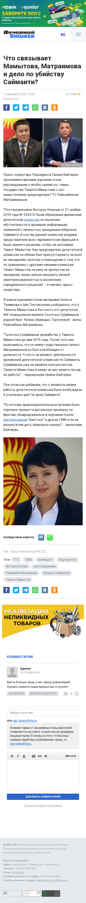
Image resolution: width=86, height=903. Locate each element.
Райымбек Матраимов (21, 573)
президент (45, 559)
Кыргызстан (67, 559)
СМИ (28, 559)
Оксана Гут (11, 98)
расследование (45, 566)
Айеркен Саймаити (56, 573)
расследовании (15, 420)
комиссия (31, 220)
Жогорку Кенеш (17, 566)
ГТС (16, 559)
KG (63, 35)
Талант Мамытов (18, 579)
